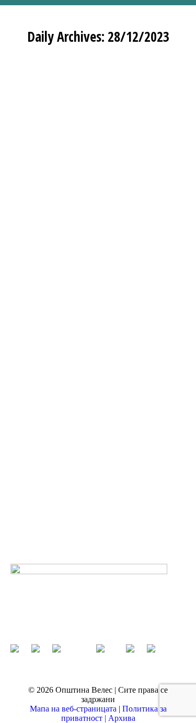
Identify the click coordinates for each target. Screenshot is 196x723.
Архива (121, 718)
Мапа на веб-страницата (74, 708)
